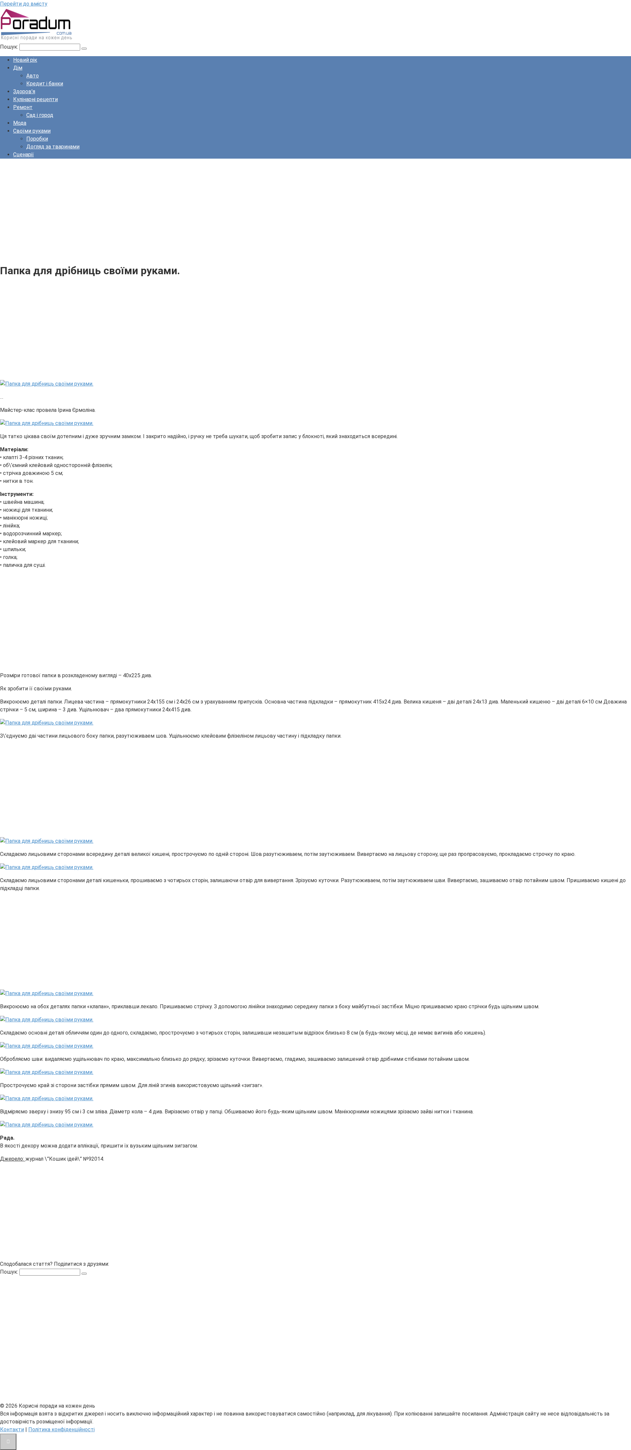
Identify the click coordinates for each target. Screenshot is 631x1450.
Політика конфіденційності (61, 1429)
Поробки (37, 139)
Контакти (12, 1429)
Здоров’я (24, 91)
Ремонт (23, 107)
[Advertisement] (197, 210)
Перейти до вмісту (23, 4)
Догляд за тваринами (53, 147)
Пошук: (9, 47)
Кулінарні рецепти (35, 99)
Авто (32, 76)
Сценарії (23, 154)
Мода (19, 123)
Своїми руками (32, 131)
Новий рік (25, 60)
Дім (17, 68)
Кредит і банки (44, 83)
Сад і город (39, 115)
